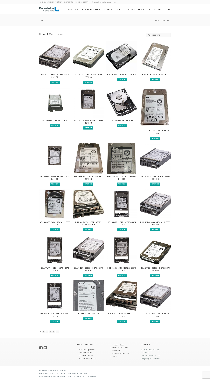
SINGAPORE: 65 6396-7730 (80, 2)
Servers (107, 9)
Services (119, 9)
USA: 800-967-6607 (65, 2)
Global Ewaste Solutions (121, 353)
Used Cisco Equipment (86, 350)
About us (72, 9)
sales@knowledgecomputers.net (105, 2)
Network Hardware (89, 9)
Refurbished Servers (86, 355)
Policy (114, 356)
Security (131, 9)
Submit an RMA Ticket (120, 348)
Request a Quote (118, 345)
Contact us (143, 9)
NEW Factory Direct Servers (88, 358)
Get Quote (158, 9)
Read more (54, 82)
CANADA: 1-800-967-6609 (50, 2)
